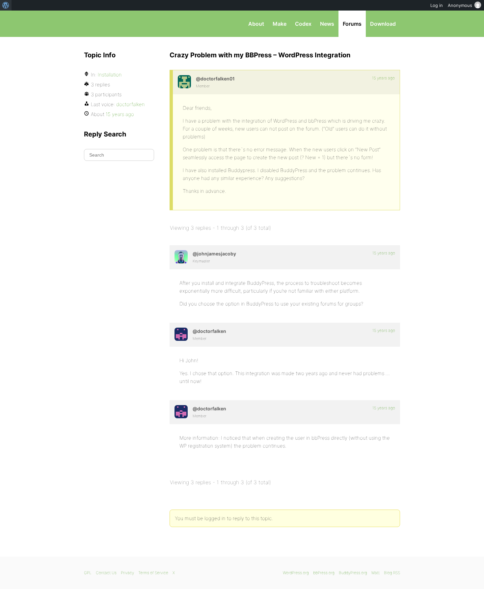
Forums (352, 23)
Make (279, 23)
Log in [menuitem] (436, 5)
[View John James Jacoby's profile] (181, 256)
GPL (88, 572)
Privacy (127, 572)
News (327, 23)
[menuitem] (6, 5)
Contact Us (106, 572)
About (256, 23)
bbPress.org (118, 24)
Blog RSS (392, 572)
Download (383, 23)
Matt (375, 572)
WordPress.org (296, 572)
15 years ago (383, 77)
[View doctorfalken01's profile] (184, 81)
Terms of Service (153, 572)
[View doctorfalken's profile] (181, 334)
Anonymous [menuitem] (460, 5)
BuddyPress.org (353, 572)
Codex (303, 23)
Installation (110, 75)
